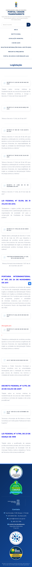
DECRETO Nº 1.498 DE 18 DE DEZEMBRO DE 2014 (18, 185)
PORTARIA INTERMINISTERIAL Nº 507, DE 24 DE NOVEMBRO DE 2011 (16, 279)
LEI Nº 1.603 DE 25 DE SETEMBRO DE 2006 (18, 412)
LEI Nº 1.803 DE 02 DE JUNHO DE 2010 (17, 360)
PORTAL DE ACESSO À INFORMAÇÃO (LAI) (16, 56)
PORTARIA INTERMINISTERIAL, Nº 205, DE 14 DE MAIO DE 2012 (17, 257)
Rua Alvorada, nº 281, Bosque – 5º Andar (17, 513)
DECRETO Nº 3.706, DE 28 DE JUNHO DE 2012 (18, 229)
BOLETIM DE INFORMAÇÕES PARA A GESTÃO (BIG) (16, 47)
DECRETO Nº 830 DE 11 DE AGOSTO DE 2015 (18, 130)
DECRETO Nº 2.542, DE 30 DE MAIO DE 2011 (18, 315)
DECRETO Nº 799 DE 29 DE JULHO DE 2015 (18, 156)
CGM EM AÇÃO (16, 43)
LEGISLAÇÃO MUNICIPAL (16, 38)
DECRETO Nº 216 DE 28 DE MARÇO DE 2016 (18, 108)
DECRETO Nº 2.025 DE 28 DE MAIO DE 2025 (18, 83)
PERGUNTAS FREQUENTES (16, 51)
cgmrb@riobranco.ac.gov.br (17, 518)
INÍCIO (16, 29)
